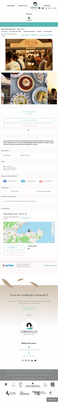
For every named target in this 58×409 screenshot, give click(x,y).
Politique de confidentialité (18, 375)
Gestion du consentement (40, 375)
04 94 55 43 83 (29, 356)
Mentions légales (45, 371)
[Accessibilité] (46, 8)
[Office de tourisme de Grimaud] (29, 328)
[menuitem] (11, 5)
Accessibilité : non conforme (23, 378)
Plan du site (40, 378)
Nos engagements (30, 371)
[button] (51, 8)
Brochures (18, 371)
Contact (9, 371)
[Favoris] (49, 8)
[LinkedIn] (32, 361)
